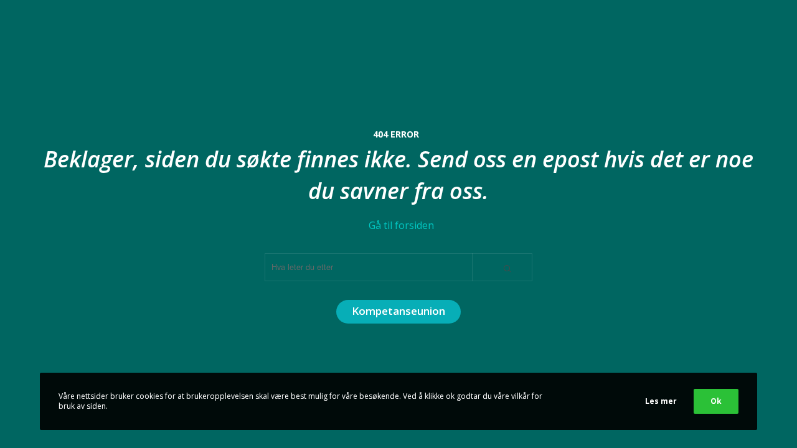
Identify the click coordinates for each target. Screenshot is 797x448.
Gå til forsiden (401, 225)
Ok (716, 401)
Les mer (661, 401)
